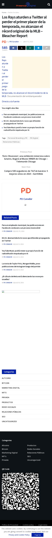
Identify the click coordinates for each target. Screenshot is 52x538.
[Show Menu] (3, 4)
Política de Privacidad (10, 525)
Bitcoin (5, 383)
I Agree (37, 535)
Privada (5, 397)
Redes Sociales (13, 12)
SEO (3, 416)
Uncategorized (9, 421)
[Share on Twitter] (22, 48)
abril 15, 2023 (28, 41)
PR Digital (34, 138)
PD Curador (14, 41)
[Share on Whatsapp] (30, 48)
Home (4, 12)
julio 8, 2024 (19, 283)
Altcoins (6, 378)
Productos (7, 402)
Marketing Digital (11, 388)
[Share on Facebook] (13, 48)
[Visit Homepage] (26, 4)
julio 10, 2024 (19, 231)
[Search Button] (49, 4)
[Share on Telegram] (38, 48)
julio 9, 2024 (19, 244)
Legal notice (42, 525)
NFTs (4, 392)
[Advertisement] (31, 72)
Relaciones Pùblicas (11, 412)
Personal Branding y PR (17, 138)
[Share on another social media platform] (46, 48)
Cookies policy (28, 525)
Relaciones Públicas (11, 142)
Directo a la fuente (10, 101)
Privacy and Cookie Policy (19, 535)
